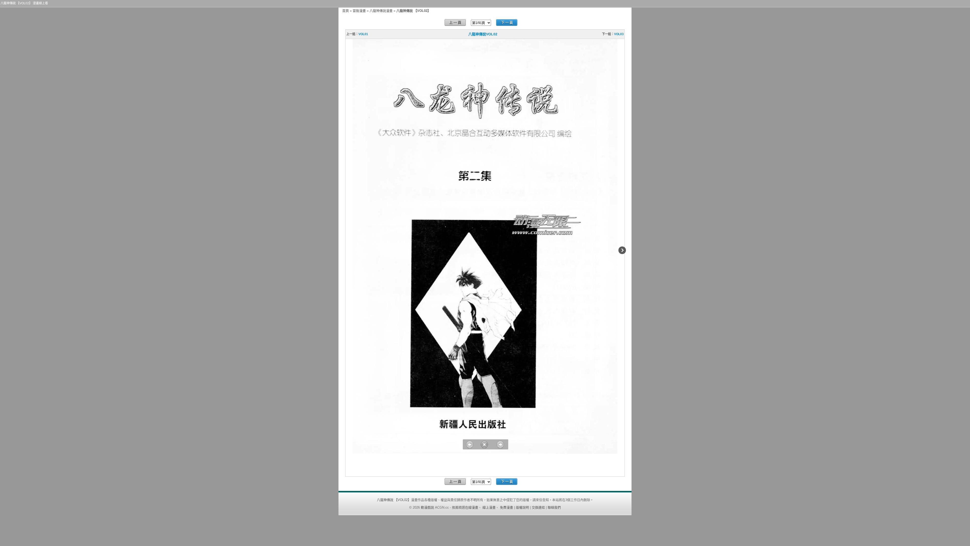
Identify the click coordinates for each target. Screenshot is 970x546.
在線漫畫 (471, 507)
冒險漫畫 (359, 11)
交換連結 (538, 507)
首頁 (345, 11)
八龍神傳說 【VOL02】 (394, 500)
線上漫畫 (489, 507)
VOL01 (363, 34)
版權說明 (522, 507)
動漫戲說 (427, 507)
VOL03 (619, 34)
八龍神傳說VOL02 (482, 34)
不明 (473, 500)
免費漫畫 (506, 507)
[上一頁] (455, 22)
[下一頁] (506, 22)
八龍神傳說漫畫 (381, 11)
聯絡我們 (554, 507)
